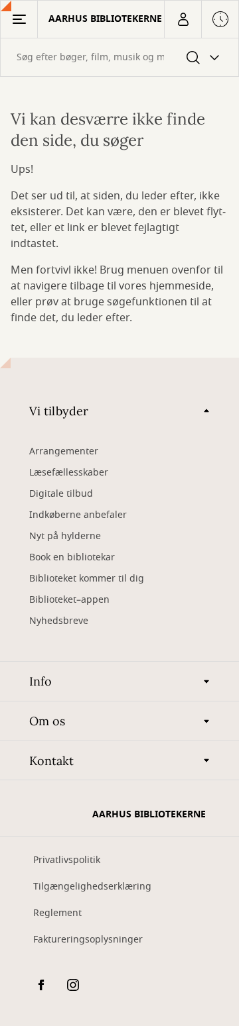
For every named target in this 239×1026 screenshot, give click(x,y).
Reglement (57, 913)
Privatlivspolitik (66, 860)
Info (40, 681)
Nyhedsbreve (58, 621)
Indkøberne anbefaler (78, 515)
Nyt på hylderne (65, 536)
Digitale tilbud (61, 494)
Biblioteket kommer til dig (86, 579)
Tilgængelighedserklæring (92, 887)
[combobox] (119, 57)
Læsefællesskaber (68, 473)
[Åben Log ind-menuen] (182, 19)
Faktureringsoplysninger (88, 940)
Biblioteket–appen (69, 600)
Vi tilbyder (58, 411)
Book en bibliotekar (72, 557)
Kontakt (51, 760)
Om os (47, 721)
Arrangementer (63, 451)
